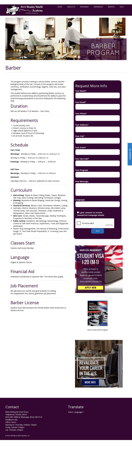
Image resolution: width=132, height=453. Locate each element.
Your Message (81, 181)
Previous (3, 39)
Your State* (80, 147)
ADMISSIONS (98, 7)
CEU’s (122, 7)
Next (129, 39)
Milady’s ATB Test (13, 2)
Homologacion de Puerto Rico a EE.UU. (34, 2)
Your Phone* (81, 113)
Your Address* (82, 125)
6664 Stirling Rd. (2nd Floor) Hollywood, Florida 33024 (16, 413)
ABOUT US (71, 7)
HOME (59, 7)
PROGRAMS (84, 7)
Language (80, 199)
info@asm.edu (11, 419)
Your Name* (80, 91)
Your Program (81, 170)
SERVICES (111, 7)
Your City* (80, 136)
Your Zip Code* (82, 159)
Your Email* (80, 102)
